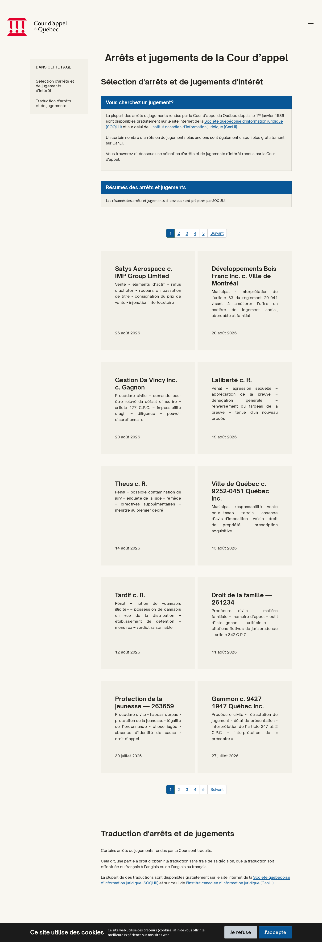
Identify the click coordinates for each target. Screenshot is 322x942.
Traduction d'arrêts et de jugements (53, 103)
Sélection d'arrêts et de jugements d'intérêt (55, 86)
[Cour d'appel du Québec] (59, 23)
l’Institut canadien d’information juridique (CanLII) (193, 126)
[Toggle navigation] (311, 24)
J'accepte (275, 932)
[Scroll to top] (312, 932)
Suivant (217, 233)
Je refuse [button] (240, 932)
